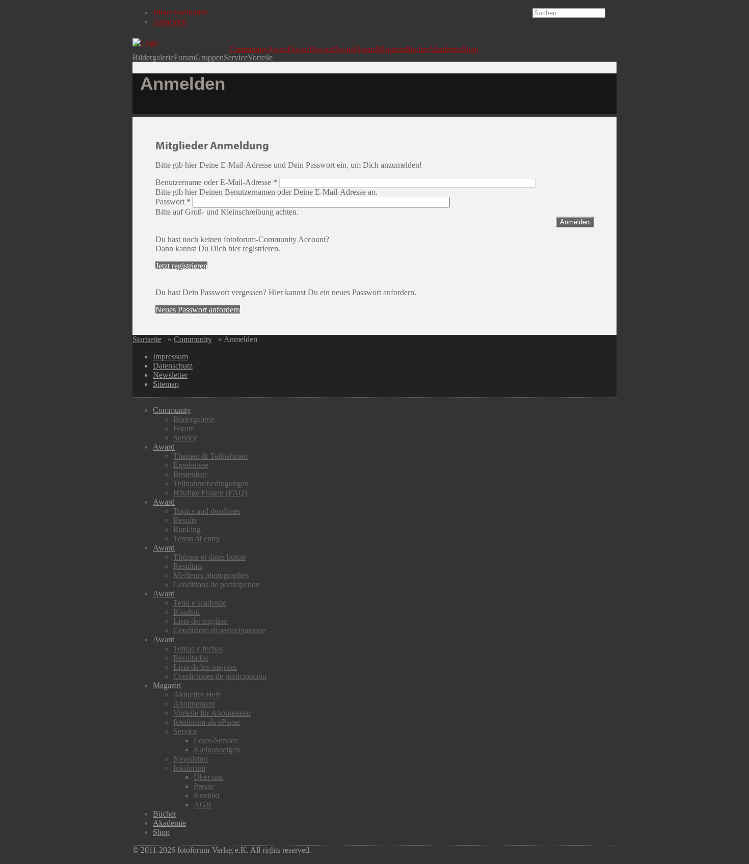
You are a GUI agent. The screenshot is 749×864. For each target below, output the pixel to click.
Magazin (391, 49)
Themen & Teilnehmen (210, 456)
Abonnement (194, 703)
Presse (204, 786)
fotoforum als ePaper (206, 722)
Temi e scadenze (199, 602)
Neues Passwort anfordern (197, 309)
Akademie (445, 49)
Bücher (417, 49)
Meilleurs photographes (211, 575)
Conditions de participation (216, 584)
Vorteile (260, 58)
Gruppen (209, 58)
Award (278, 49)
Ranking (187, 529)
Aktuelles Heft (196, 694)
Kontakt (207, 795)
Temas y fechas (198, 648)
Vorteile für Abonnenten (212, 713)
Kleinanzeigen (217, 749)
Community (248, 49)
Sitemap (166, 384)
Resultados (190, 657)
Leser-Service (216, 740)
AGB (202, 804)
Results (185, 520)
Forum (184, 58)
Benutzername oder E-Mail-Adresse (216, 182)
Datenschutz (173, 365)
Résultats (187, 566)
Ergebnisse (190, 465)
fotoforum (189, 768)
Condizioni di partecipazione (219, 630)
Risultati (186, 612)
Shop (470, 49)
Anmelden (169, 21)
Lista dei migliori (200, 621)
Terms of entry (196, 538)
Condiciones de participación (219, 676)
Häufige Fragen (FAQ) (210, 492)
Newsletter (170, 375)
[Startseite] (180, 42)
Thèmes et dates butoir (209, 557)
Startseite (147, 339)
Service (236, 58)
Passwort (173, 201)
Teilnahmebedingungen (211, 483)
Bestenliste (190, 474)
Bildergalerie (153, 58)
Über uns (208, 777)
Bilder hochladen (180, 12)
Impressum (170, 356)
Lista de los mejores (205, 667)
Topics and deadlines (206, 511)
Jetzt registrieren (181, 265)
